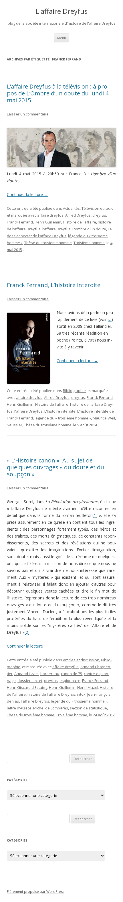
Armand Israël (26, 673)
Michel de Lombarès (50, 708)
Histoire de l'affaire (79, 222)
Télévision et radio (98, 208)
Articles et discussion (81, 659)
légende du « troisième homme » (63, 418)
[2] (27, 632)
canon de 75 (71, 673)
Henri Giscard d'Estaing (27, 687)
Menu (61, 38)
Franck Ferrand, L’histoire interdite (53, 285)
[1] (95, 515)
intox (81, 694)
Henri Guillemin (48, 222)
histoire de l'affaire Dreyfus (51, 694)
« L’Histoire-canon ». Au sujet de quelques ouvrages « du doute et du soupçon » (55, 467)
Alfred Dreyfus (78, 215)
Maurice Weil (104, 418)
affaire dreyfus (50, 215)
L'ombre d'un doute (89, 229)
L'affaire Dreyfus (62, 11)
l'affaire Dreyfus (56, 229)
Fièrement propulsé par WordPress (35, 891)
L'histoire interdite (60, 411)
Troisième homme (89, 242)
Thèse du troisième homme (48, 242)
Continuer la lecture (27, 194)
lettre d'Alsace (19, 708)
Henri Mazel (87, 687)
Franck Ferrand (20, 222)
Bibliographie (74, 390)
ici (110, 319)
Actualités (71, 208)
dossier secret (29, 680)
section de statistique (88, 708)
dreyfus (99, 215)
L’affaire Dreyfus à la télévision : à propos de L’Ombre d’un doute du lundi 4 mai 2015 (58, 93)
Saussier (14, 425)
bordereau (49, 673)
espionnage (69, 680)
